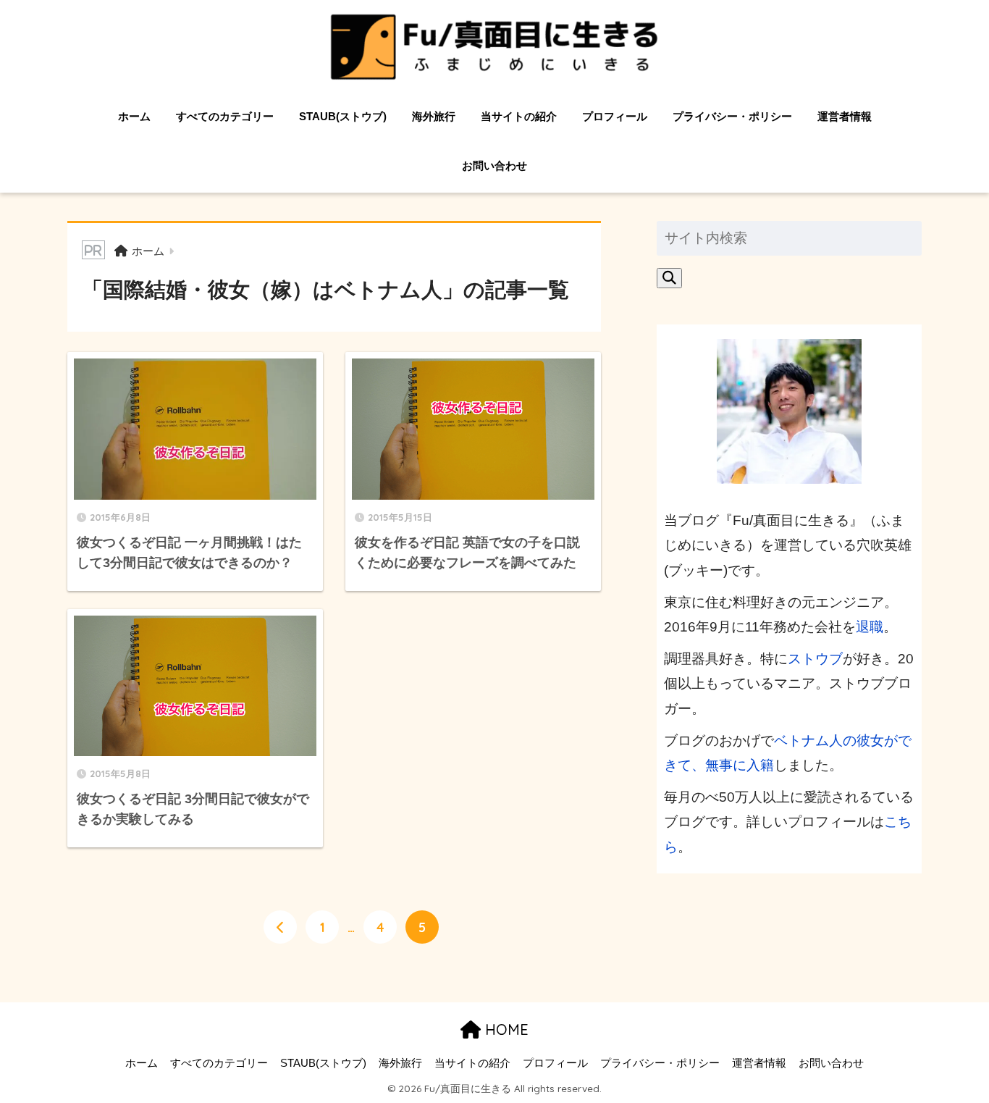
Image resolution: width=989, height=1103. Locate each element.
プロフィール (614, 116)
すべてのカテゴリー (225, 116)
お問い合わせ (494, 165)
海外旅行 (433, 116)
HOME (505, 1029)
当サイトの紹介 (519, 116)
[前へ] (280, 927)
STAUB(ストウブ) (343, 116)
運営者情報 (844, 116)
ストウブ (815, 658)
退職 (869, 626)
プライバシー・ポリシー (732, 116)
